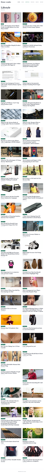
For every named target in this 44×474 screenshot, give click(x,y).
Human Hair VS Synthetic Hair (9, 328)
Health (37, 2)
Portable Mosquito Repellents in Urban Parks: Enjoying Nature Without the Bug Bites (32, 104)
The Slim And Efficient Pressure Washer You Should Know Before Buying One (10, 254)
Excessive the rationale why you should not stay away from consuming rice (10, 402)
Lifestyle (27, 2)
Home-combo (6, 2)
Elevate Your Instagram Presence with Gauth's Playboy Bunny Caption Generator (11, 85)
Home (19, 2)
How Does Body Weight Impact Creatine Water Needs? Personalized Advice (33, 198)
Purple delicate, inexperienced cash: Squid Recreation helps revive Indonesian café (33, 422)
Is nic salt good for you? (29, 346)
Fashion (32, 2)
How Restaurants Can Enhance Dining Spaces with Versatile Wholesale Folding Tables (31, 65)
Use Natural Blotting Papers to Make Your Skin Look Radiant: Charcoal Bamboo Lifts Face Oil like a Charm (33, 310)
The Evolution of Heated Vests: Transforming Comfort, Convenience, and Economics (31, 142)
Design (41, 2)
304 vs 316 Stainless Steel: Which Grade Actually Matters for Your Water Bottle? (10, 27)
